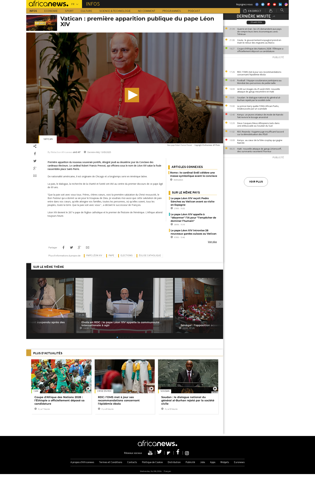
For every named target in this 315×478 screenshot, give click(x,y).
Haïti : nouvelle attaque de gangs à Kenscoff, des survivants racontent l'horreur (259, 150)
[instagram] (187, 453)
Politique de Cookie (152, 462)
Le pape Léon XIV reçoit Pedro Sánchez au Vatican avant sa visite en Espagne (192, 201)
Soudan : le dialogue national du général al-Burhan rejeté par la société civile (259, 98)
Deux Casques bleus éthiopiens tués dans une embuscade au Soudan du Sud (258, 124)
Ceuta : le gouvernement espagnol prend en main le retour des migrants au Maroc (259, 41)
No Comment (146, 11)
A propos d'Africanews (82, 462)
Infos (33, 11)
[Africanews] (47, 3)
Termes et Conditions (110, 462)
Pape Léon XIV (94, 255)
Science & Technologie (115, 11)
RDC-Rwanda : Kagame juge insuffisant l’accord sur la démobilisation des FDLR (260, 133)
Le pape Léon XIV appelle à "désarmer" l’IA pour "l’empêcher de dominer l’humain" (193, 217)
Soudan (164, 391)
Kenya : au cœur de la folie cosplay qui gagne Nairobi (259, 141)
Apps (212, 462)
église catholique (150, 255)
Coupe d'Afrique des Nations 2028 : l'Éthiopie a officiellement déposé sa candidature (260, 50)
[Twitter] (159, 453)
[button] (132, 95)
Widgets (224, 462)
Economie (51, 11)
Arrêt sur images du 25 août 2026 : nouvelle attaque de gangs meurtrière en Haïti (258, 90)
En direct (254, 11)
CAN (36, 391)
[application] (124, 88)
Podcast (194, 11)
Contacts (132, 462)
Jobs (202, 462)
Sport (69, 11)
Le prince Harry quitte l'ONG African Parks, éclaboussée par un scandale (258, 107)
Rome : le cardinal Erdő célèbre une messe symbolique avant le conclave (193, 174)
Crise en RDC (104, 391)
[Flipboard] (169, 453)
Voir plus (256, 182)
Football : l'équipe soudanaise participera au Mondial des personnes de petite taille (259, 81)
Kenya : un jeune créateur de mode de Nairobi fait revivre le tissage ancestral (260, 116)
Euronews (239, 462)
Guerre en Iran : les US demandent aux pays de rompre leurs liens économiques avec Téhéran (259, 31)
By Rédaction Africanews (60, 152)
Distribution (174, 462)
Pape (111, 255)
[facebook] (178, 453)
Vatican (48, 139)
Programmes (171, 11)
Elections (127, 255)
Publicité (190, 462)
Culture (86, 11)
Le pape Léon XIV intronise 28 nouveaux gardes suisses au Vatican (193, 232)
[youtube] (150, 453)
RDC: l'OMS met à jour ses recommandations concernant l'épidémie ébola (259, 73)
